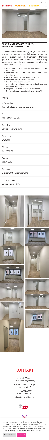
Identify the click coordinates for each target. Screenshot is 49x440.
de (42, 2)
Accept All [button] (22, 435)
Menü (46, 5)
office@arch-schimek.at (24, 397)
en (46, 2)
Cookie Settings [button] (9, 435)
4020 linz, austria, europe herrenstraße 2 (24, 385)
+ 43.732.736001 (25, 391)
